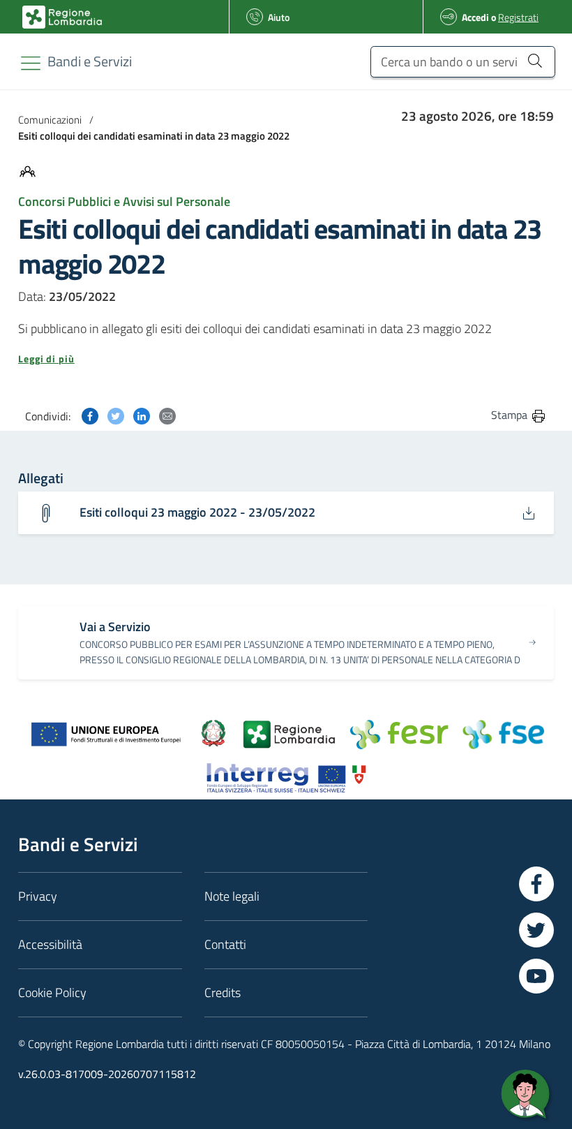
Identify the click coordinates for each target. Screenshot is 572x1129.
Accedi (475, 17)
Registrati (518, 17)
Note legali (231, 896)
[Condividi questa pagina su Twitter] (115, 414)
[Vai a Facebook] (536, 884)
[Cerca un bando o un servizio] (534, 60)
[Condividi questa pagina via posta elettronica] (167, 414)
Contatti (225, 944)
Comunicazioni (50, 120)
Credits (222, 992)
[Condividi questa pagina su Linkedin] (141, 414)
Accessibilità (50, 944)
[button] (286, 359)
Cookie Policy (52, 992)
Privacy (37, 896)
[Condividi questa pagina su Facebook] (90, 414)
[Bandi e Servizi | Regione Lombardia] (62, 17)
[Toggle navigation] (31, 63)
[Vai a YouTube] (536, 976)
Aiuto (278, 17)
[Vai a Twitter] (536, 930)
